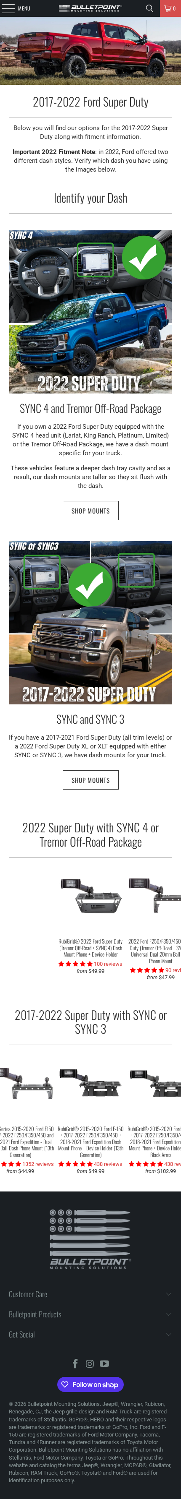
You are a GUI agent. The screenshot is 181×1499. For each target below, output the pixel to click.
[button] (147, 970)
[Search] (150, 8)
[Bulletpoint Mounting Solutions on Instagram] (90, 1364)
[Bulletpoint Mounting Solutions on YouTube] (104, 1364)
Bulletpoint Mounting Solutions (63, 1404)
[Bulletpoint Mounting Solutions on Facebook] (75, 1364)
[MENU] (4, 8)
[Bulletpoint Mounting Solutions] (90, 8)
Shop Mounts (91, 510)
